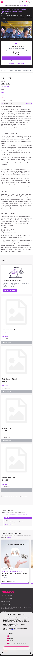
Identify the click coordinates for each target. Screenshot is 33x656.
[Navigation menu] (31, 2)
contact (8, 86)
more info (3, 86)
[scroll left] (3, 29)
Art (2, 91)
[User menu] (28, 2)
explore (9, 537)
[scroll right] (30, 29)
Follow (16, 58)
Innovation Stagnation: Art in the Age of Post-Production (16, 10)
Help (12, 514)
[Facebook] (1, 598)
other (3, 97)
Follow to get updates (10, 524)
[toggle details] (29, 583)
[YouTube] (6, 598)
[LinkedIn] (11, 598)
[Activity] (25, 2)
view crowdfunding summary (16, 63)
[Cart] (22, 2)
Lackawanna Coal (9, 330)
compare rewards (9, 290)
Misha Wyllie (5, 13)
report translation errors (8, 608)
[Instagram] (8, 598)
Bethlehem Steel (9, 379)
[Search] (19, 2)
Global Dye (6, 428)
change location (24, 5)
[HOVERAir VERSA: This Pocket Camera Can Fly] (15, 554)
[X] (4, 598)
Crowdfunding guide (21, 514)
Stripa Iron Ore (8, 477)
